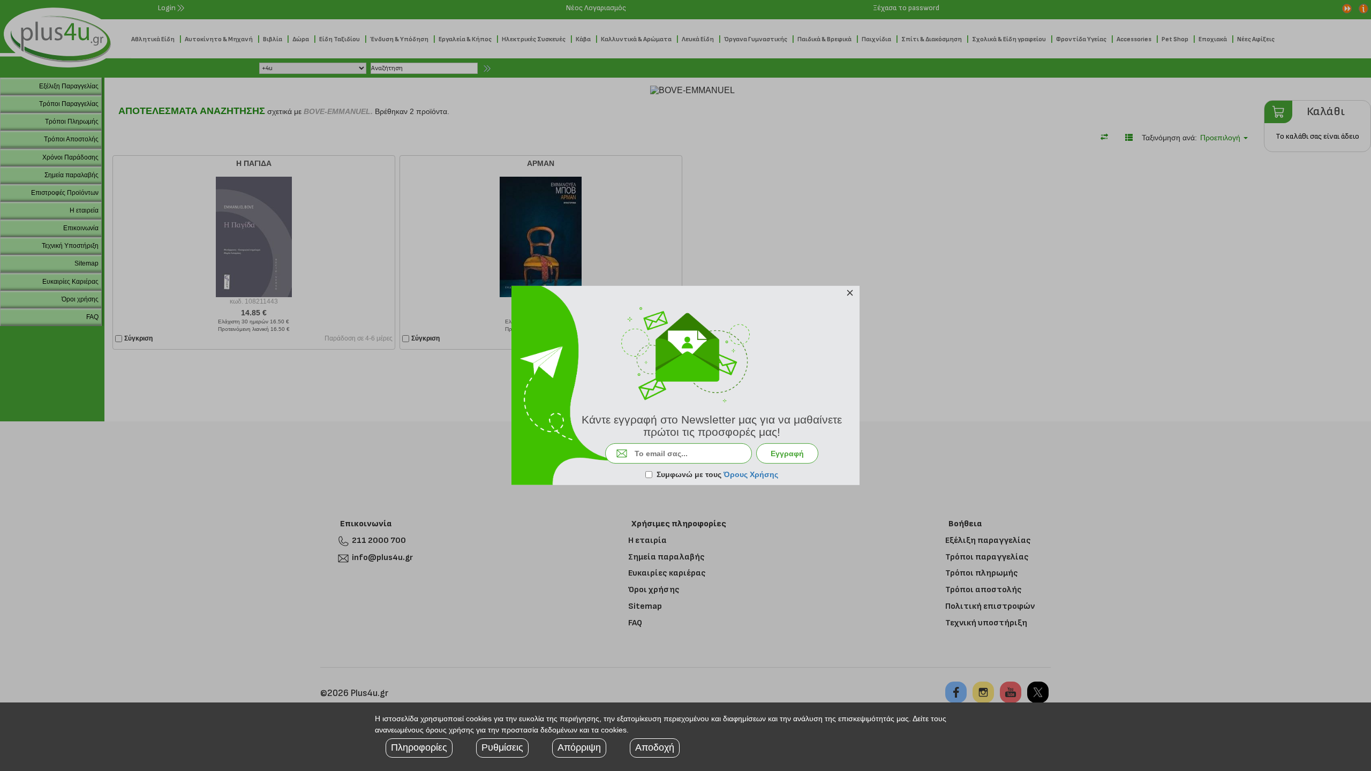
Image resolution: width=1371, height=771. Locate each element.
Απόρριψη (579, 747)
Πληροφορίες (419, 747)
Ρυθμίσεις (502, 747)
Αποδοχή (654, 747)
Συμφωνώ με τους (717, 474)
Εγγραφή (787, 453)
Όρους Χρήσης (751, 474)
